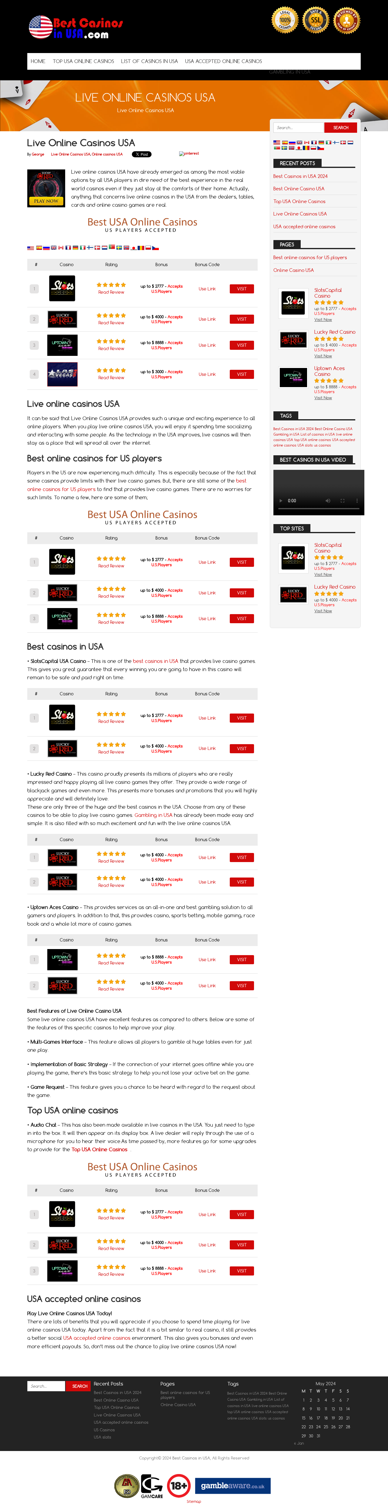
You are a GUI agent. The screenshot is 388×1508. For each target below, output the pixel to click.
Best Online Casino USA (299, 189)
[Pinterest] (335, 60)
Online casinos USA (107, 154)
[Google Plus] (326, 60)
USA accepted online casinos (96, 1338)
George (38, 154)
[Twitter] (317, 60)
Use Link (207, 289)
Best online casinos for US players (310, 257)
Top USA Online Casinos (299, 201)
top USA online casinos (312, 440)
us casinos (322, 445)
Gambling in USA (153, 815)
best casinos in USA (155, 661)
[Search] (354, 60)
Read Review (111, 292)
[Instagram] (345, 60)
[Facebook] (308, 60)
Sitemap (194, 1501)
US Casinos (104, 1429)
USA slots (305, 445)
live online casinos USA (270, 1406)
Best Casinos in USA (191, 1458)
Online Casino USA (293, 270)
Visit (242, 289)
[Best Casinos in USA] (75, 41)
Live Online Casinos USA (70, 154)
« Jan (299, 1443)
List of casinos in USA (318, 434)
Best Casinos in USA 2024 (300, 176)
